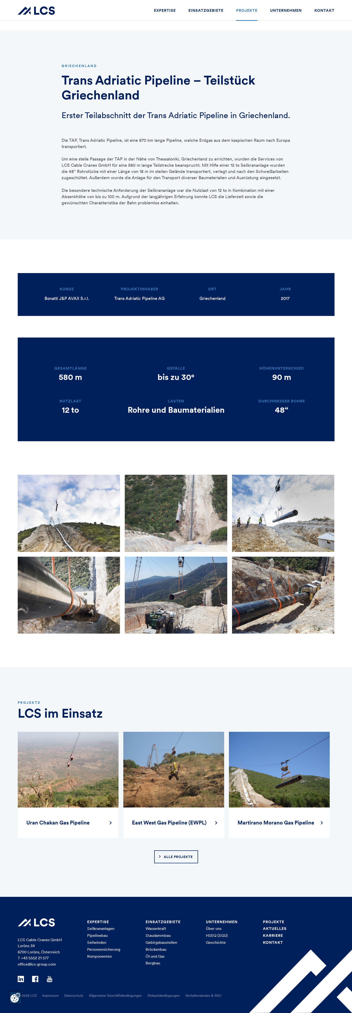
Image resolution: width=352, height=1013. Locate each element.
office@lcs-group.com (37, 964)
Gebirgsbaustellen (161, 942)
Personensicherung (103, 949)
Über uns (213, 928)
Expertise (165, 10)
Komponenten (99, 956)
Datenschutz (73, 995)
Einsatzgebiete (205, 10)
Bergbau (153, 963)
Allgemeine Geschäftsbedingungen (115, 995)
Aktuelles (275, 928)
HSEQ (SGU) (217, 935)
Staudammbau (158, 935)
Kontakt (324, 10)
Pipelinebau (97, 935)
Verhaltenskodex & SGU (203, 995)
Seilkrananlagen (100, 928)
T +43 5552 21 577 (33, 958)
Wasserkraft (156, 928)
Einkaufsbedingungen (164, 995)
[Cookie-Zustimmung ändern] (15, 997)
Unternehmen (286, 10)
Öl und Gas (155, 956)
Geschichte (216, 942)
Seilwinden (96, 942)
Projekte (246, 10)
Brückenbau (156, 949)
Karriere (273, 935)
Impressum (50, 995)
